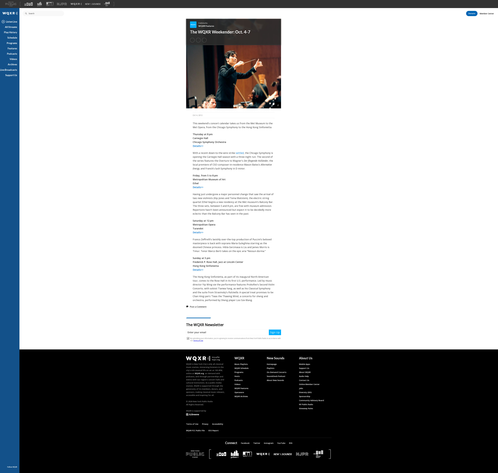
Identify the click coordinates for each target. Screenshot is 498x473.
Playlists (270, 368)
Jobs (301, 388)
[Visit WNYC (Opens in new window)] (28, 4)
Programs (12, 43)
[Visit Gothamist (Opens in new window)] (39, 4)
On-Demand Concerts (276, 372)
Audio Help (304, 376)
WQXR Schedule (241, 368)
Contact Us (304, 380)
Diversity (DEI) (305, 392)
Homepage (272, 364)
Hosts (237, 376)
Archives (12, 64)
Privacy (205, 424)
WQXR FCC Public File (195, 430)
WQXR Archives (241, 396)
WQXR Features (206, 26)
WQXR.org (199, 373)
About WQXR (305, 372)
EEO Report (213, 430)
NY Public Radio (306, 404)
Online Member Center (309, 384)
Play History (10, 32)
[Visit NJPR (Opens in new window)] (62, 4)
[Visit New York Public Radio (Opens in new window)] (195, 454)
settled (240, 152)
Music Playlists (241, 364)
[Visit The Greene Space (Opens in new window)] (107, 4)
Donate (471, 13)
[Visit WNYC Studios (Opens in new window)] (49, 4)
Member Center (487, 13)
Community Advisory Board (311, 400)
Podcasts (12, 53)
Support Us (11, 75)
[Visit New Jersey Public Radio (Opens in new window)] (302, 454)
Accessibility (217, 424)
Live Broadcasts (8, 69)
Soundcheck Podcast (276, 376)
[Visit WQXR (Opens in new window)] (76, 4)
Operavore (239, 392)
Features (12, 48)
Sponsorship (304, 396)
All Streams (11, 27)
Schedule (12, 37)
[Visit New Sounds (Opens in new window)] (93, 4)
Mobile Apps (304, 364)
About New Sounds (275, 380)
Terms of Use (192, 424)
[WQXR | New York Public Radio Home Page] (9, 13)
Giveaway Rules (306, 408)
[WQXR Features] (194, 24)
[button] (278, 105)
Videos (13, 59)
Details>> (198, 145)
